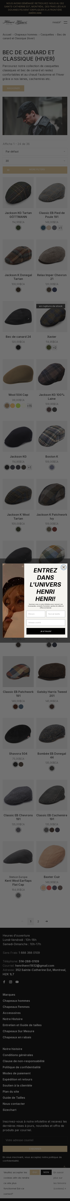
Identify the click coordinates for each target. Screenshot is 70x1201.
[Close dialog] (63, 567)
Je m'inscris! (45, 631)
